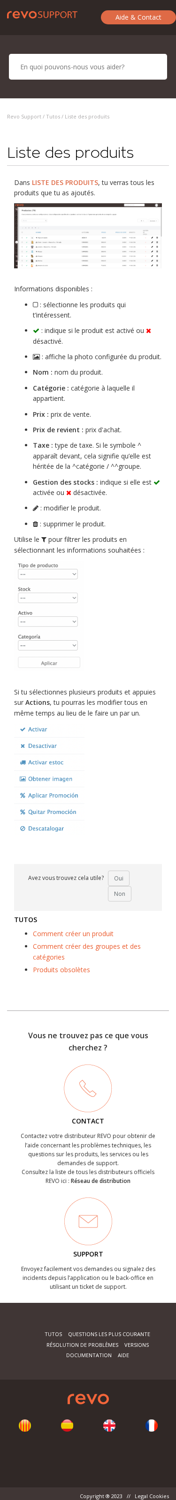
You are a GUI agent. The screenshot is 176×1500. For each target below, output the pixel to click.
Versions (136, 1344)
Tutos (53, 116)
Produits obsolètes (61, 969)
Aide (123, 1355)
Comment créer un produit (73, 933)
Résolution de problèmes (82, 1344)
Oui (118, 878)
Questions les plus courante (109, 1333)
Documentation (89, 1355)
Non (119, 894)
